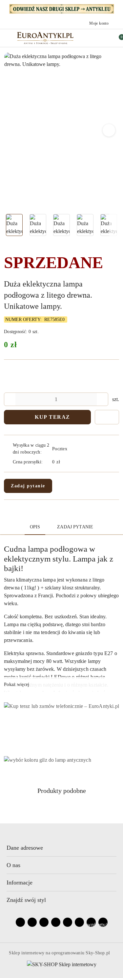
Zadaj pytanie (28, 485)
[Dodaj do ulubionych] (107, 417)
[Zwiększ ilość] (103, 399)
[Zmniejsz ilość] (9, 399)
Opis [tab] (35, 526)
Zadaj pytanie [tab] (75, 526)
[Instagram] (32, 922)
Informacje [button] (19, 882)
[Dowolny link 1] (91, 922)
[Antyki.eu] (61, 8)
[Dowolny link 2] (103, 922)
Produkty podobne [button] (61, 790)
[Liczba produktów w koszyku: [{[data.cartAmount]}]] (117, 38)
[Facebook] (20, 922)
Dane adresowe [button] (25, 847)
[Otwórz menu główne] (7, 38)
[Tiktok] (55, 922)
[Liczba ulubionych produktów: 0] (103, 38)
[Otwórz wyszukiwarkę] (89, 38)
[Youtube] (44, 922)
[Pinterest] (79, 922)
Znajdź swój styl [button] (26, 900)
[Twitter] (67, 922)
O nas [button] (13, 865)
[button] (109, 130)
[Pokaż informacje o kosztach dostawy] (65, 461)
